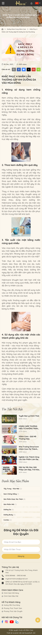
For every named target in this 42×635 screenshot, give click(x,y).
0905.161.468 (21, 576)
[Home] (4, 29)
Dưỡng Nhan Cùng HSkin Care (16, 29)
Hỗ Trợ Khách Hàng (11, 602)
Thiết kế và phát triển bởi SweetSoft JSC (21, 633)
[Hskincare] (21, 3)
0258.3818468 (10, 576)
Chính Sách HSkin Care (12, 590)
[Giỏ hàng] (31, 3)
